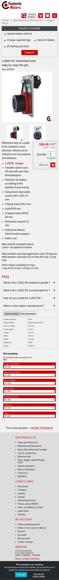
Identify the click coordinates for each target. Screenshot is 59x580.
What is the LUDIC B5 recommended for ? (29, 290)
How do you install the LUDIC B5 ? (29, 298)
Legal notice (23, 511)
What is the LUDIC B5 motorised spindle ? (29, 282)
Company (22, 490)
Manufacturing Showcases (30, 446)
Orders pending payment (29, 524)
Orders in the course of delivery (32, 528)
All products (23, 486)
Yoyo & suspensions (27, 453)
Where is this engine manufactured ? (29, 306)
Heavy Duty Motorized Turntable (32, 449)
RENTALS (22, 476)
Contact (21, 497)
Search (29, 52)
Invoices (21, 531)
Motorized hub (24, 456)
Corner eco (23, 473)
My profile (22, 535)
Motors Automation (26, 469)
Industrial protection (27, 500)
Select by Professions (28, 442)
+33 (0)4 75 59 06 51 (41, 428)
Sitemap (21, 514)
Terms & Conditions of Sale (30, 507)
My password (24, 538)
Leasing (21, 493)
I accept (21, 574)
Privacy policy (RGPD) (28, 504)
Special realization (26, 466)
